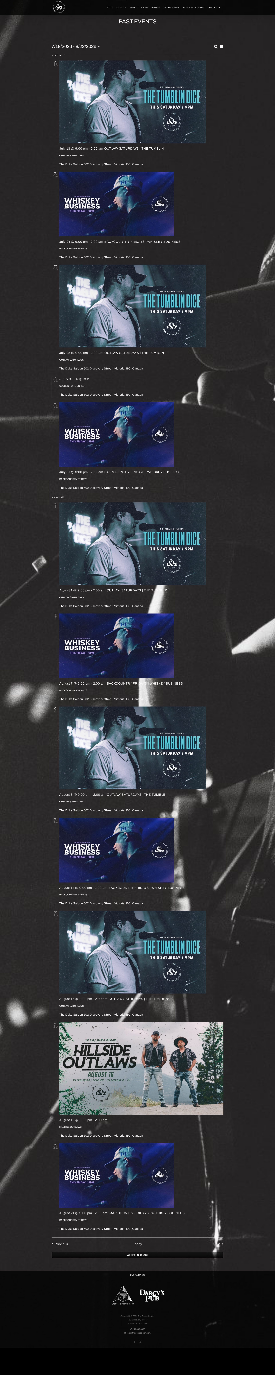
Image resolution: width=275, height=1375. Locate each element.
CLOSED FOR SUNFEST (72, 386)
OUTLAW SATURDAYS (71, 155)
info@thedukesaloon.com (139, 1333)
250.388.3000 (138, 1329)
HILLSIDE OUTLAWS (70, 1127)
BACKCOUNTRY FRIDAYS (73, 248)
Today (137, 1244)
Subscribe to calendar (137, 1255)
